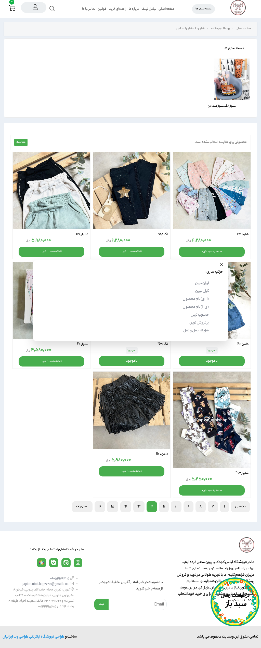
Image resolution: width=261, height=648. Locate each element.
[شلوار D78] (51, 190)
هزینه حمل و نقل (196, 331)
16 (100, 507)
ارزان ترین (202, 283)
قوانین (102, 9)
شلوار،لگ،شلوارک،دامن (190, 28)
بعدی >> (82, 507)
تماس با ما (88, 9)
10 (176, 507)
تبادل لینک (148, 9)
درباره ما (134, 9)
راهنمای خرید (117, 9)
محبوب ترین (200, 315)
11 (164, 507)
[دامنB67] (132, 410)
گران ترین (202, 291)
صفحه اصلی (167, 9)
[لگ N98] (132, 190)
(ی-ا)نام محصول (196, 307)
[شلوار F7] (212, 190)
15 (112, 507)
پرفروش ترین (199, 323)
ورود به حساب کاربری (33, 7)
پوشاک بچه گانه (220, 28)
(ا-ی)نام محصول (196, 299)
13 (138, 507)
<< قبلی (240, 507)
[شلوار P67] (212, 420)
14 (125, 507)
